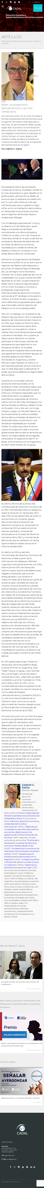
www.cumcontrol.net (4, 1122)
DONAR (38, 8)
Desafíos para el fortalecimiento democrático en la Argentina (20, 857)
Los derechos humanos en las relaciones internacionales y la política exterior (21, 851)
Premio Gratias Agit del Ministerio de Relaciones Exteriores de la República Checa (21, 816)
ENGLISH (37, 2)
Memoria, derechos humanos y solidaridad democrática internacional (21, 824)
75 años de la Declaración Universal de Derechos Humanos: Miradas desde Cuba (21, 843)
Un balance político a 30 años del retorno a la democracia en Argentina (21, 862)
